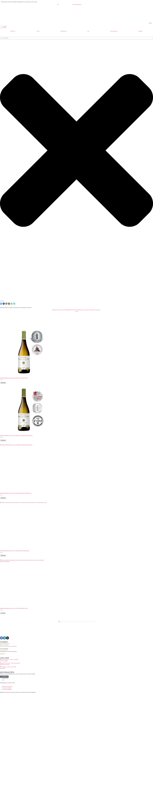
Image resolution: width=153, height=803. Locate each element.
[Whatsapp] (12, 304)
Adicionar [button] (3, 382)
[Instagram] (14, 304)
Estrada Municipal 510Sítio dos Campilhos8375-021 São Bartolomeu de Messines (8, 645)
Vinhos (38, 31)
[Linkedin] (6, 304)
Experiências (63, 31)
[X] (4, 304)
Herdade (12, 31)
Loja (88, 31)
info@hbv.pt (2, 653)
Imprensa (140, 31)
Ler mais (3, 613)
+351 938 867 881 (4, 650)
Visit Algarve (2, 668)
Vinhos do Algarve (4, 660)
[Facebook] (1, 304)
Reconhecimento (113, 31)
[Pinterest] (9, 304)
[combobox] (76, 38)
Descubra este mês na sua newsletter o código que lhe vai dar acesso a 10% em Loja (19, 1)
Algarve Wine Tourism (4, 664)
